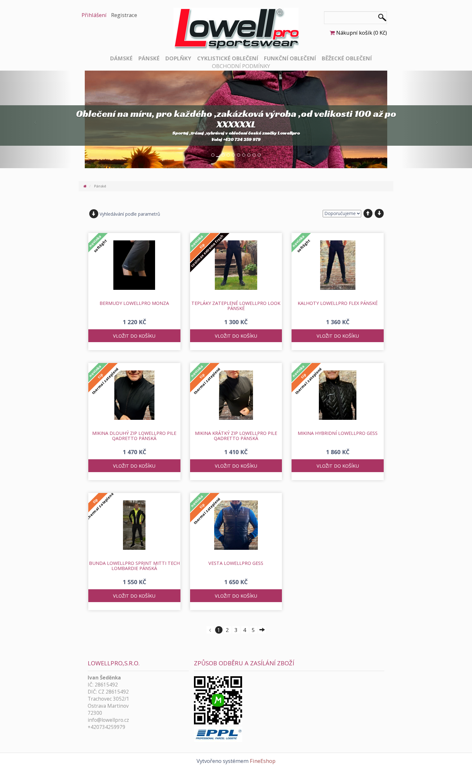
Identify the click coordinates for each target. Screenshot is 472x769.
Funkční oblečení (290, 58)
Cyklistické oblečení (227, 58)
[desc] (379, 213)
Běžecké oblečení (347, 58)
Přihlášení (94, 15)
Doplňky (178, 58)
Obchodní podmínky (241, 66)
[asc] (367, 213)
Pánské (149, 58)
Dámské (121, 58)
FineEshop (262, 761)
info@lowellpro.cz (108, 720)
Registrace (124, 15)
